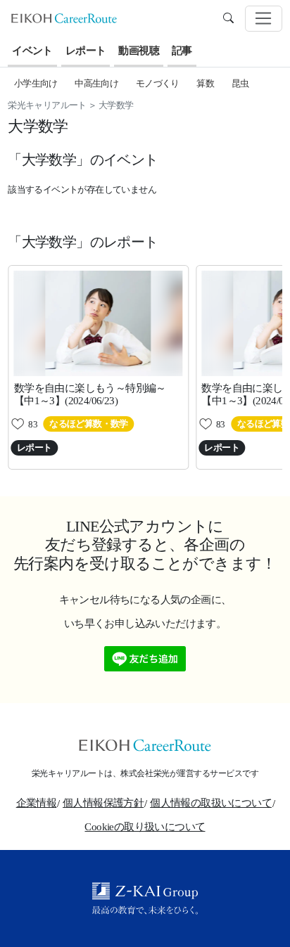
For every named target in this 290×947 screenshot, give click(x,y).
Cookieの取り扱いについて (144, 826)
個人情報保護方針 (103, 803)
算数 (205, 83)
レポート (85, 50)
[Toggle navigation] (263, 19)
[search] (228, 18)
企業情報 (36, 803)
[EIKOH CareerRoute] (64, 17)
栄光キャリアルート (47, 105)
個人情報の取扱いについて (211, 803)
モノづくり (157, 83)
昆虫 (240, 83)
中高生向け (96, 83)
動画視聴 (138, 50)
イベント (32, 50)
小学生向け (36, 83)
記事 (182, 50)
